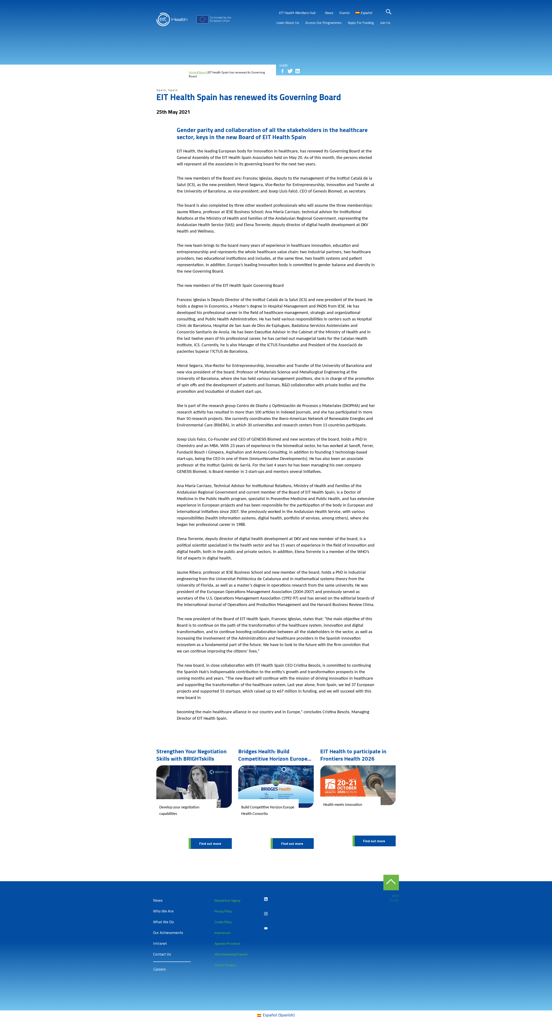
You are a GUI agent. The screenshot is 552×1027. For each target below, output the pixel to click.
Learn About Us (287, 22)
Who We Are (163, 911)
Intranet (160, 943)
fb (282, 71)
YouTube (266, 928)
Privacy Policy (223, 911)
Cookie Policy (223, 922)
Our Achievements (168, 932)
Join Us (385, 22)
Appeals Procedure (227, 943)
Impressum (223, 932)
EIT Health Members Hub (297, 12)
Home (193, 72)
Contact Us (162, 954)
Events (344, 12)
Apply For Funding (361, 22)
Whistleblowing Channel (231, 954)
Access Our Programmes (323, 22)
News (329, 12)
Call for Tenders (225, 965)
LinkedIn (266, 899)
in (297, 71)
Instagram (266, 913)
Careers (159, 969)
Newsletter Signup (227, 900)
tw (290, 71)
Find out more (210, 843)
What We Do (163, 922)
